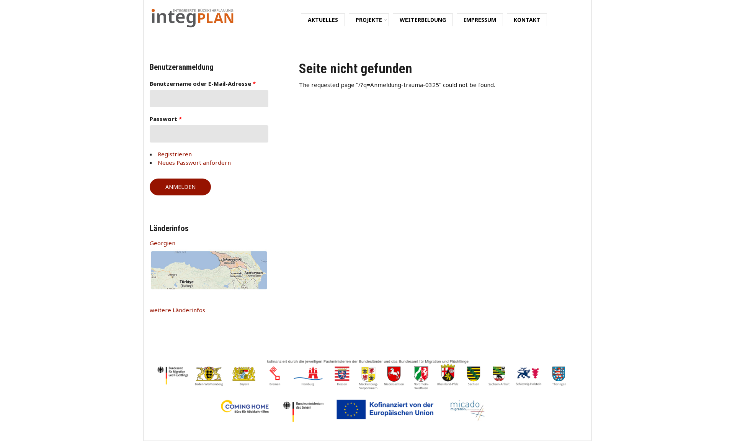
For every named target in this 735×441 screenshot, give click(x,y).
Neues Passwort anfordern (194, 162)
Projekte (369, 19)
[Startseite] (192, 17)
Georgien (162, 243)
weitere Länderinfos (177, 310)
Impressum (480, 19)
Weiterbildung (423, 19)
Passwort (166, 119)
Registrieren (175, 154)
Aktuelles (323, 19)
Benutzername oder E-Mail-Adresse (203, 83)
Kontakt (527, 19)
